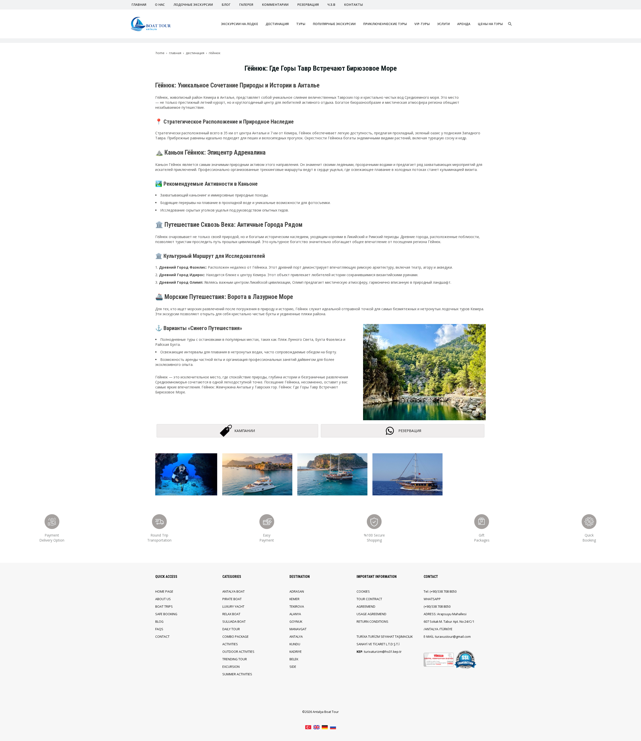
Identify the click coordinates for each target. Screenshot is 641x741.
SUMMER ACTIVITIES (237, 674)
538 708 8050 (446, 591)
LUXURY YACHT (233, 606)
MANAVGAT (297, 629)
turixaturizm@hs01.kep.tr (383, 652)
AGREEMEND (366, 606)
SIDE (292, 667)
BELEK (293, 659)
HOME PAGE (164, 591)
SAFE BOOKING (166, 614)
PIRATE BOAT (232, 599)
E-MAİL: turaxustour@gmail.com (447, 636)
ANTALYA (296, 636)
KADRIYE (295, 652)
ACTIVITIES (230, 644)
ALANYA (295, 614)
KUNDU (294, 644)
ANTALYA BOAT (233, 591)
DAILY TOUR (231, 629)
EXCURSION (231, 667)
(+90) (433, 591)
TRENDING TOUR (234, 659)
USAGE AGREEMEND (371, 614)
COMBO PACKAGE (235, 636)
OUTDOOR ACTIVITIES (238, 652)
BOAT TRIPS (164, 606)
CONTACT (162, 636)
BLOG (159, 621)
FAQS (159, 629)
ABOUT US (163, 599)
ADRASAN (296, 591)
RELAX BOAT (231, 614)
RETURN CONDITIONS (372, 621)
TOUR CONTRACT (369, 599)
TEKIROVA (296, 606)
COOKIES (363, 591)
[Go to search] (510, 24)
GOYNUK (295, 621)
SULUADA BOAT (234, 621)
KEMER (294, 599)
